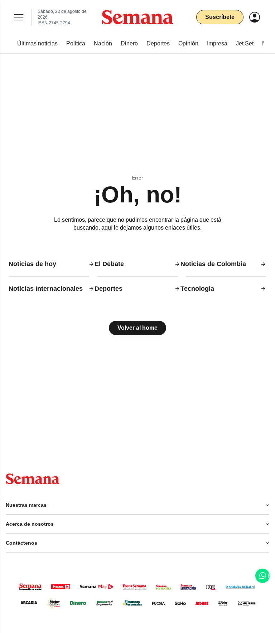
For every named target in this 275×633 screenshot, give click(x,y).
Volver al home (137, 328)
